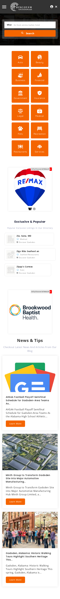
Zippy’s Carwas (25, 266)
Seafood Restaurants (29, 254)
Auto (22, 270)
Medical (23, 239)
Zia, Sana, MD (24, 235)
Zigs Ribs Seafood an (28, 251)
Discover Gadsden (27, 242)
